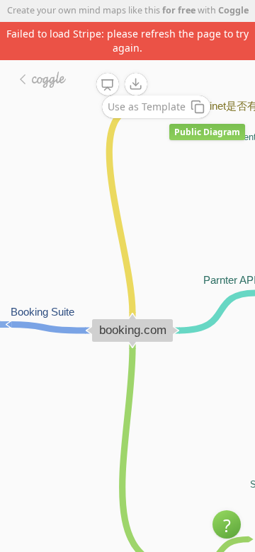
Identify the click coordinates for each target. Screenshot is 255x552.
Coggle (233, 10)
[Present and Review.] (107, 85)
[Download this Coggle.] (136, 84)
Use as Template (147, 106)
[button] (226, 524)
